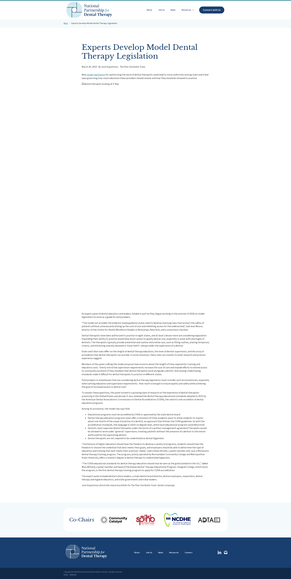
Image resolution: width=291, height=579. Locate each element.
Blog (66, 23)
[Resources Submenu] (194, 10)
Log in (66, 574)
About (149, 10)
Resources (186, 10)
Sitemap (73, 574)
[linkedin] (219, 553)
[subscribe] (225, 552)
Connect (188, 552)
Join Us (161, 10)
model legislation (96, 74)
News (173, 10)
